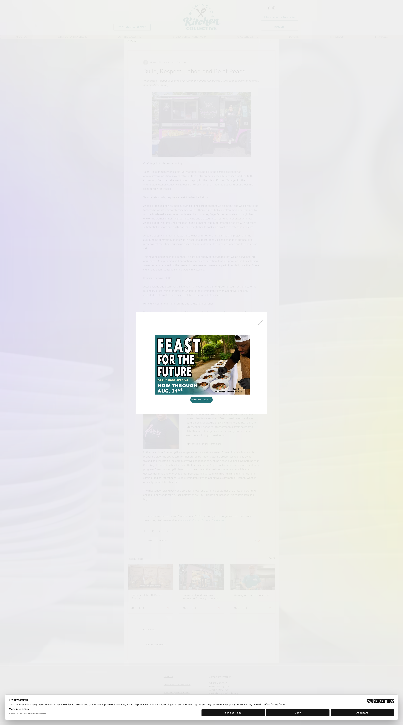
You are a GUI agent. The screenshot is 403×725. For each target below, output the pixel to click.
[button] (261, 322)
